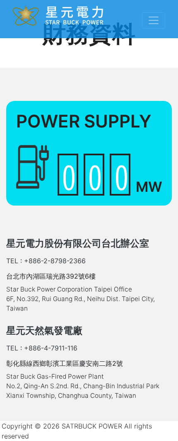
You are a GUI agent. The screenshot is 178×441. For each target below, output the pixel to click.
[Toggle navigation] (153, 20)
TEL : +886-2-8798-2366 (46, 261)
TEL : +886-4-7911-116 (41, 348)
